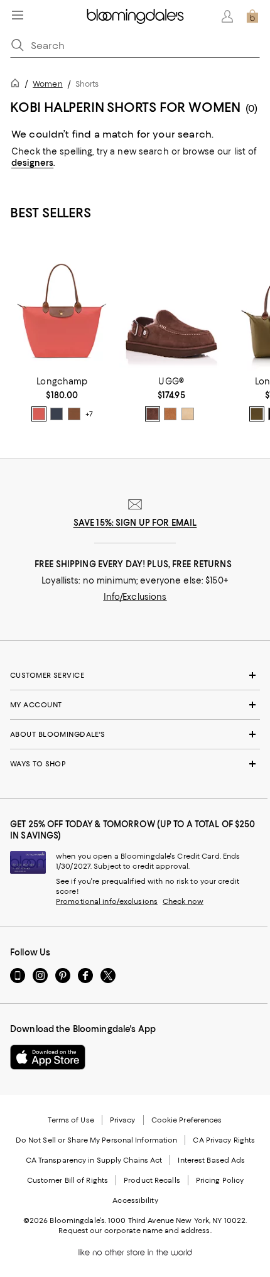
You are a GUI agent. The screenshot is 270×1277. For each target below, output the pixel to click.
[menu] (17, 15)
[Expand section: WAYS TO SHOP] (135, 763)
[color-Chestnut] (170, 414)
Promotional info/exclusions (107, 901)
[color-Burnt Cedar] (152, 414)
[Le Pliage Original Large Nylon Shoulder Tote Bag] (62, 306)
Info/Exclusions (135, 597)
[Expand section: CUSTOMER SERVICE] (135, 675)
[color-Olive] (257, 414)
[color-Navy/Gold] (56, 414)
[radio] (39, 414)
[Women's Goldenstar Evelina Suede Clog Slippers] (171, 306)
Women (48, 84)
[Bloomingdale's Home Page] (135, 16)
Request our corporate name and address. (134, 1230)
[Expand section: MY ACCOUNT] (135, 704)
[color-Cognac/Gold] (74, 414)
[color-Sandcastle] (187, 414)
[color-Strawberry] (39, 414)
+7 (89, 414)
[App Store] (47, 1057)
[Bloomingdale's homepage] (17, 85)
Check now (183, 901)
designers (32, 163)
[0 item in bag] (252, 16)
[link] (62, 399)
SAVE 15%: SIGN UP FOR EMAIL (135, 523)
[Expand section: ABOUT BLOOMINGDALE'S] (135, 734)
